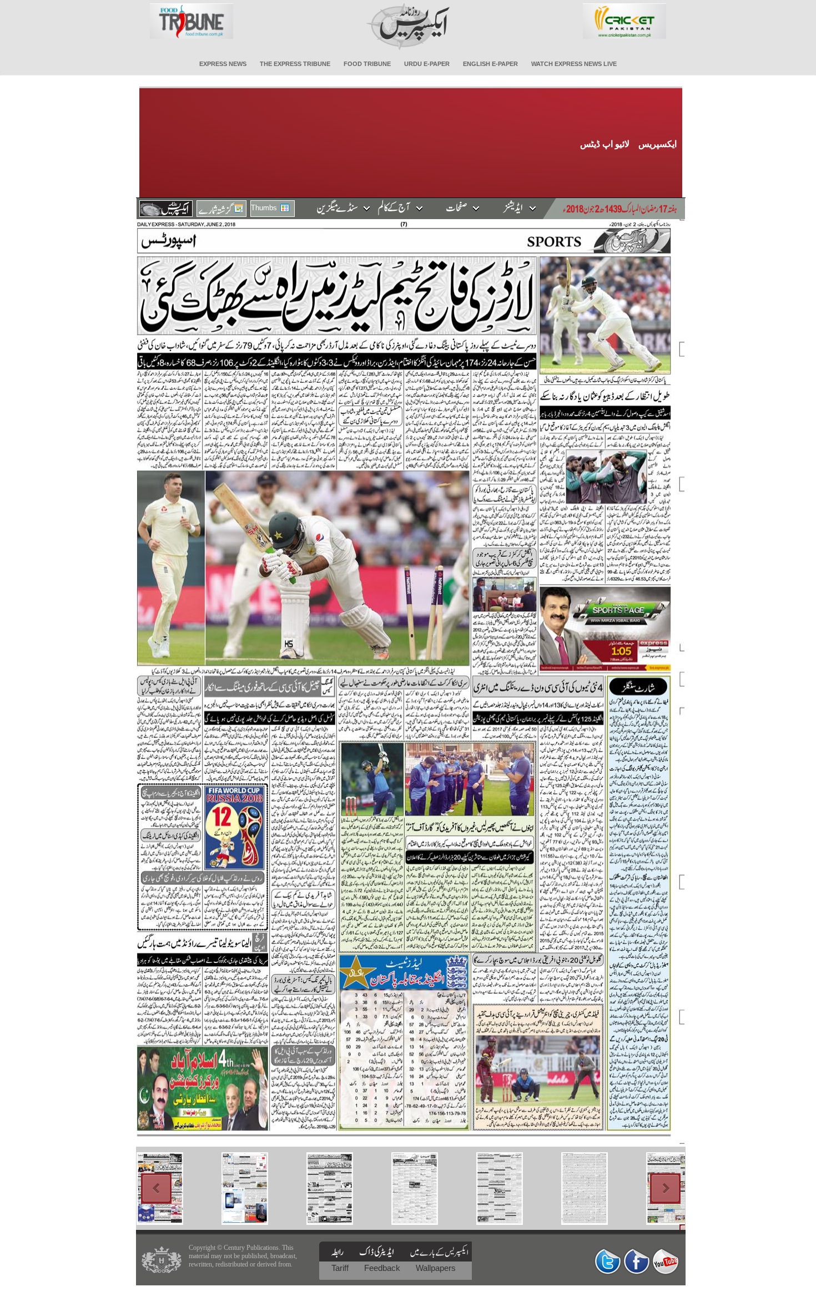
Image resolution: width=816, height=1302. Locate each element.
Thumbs (264, 208)
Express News (222, 63)
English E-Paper (490, 63)
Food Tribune (367, 63)
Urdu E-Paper (427, 63)
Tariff (341, 1268)
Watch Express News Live (574, 63)
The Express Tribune (295, 63)
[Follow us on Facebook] (636, 1261)
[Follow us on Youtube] (665, 1261)
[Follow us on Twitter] (607, 1261)
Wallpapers (436, 1268)
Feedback (383, 1268)
